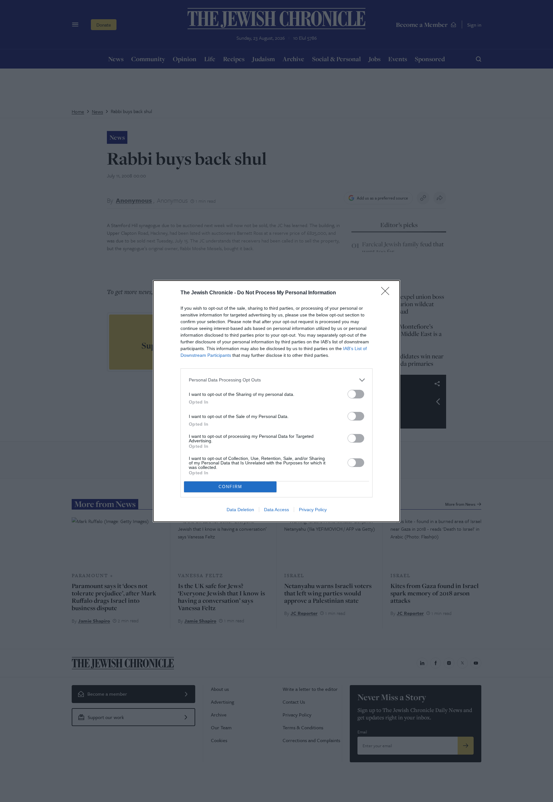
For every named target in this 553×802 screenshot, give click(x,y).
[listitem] (276, 380)
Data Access (276, 509)
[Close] (387, 293)
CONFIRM (230, 486)
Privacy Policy (313, 509)
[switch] (356, 394)
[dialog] (276, 401)
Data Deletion (240, 509)
